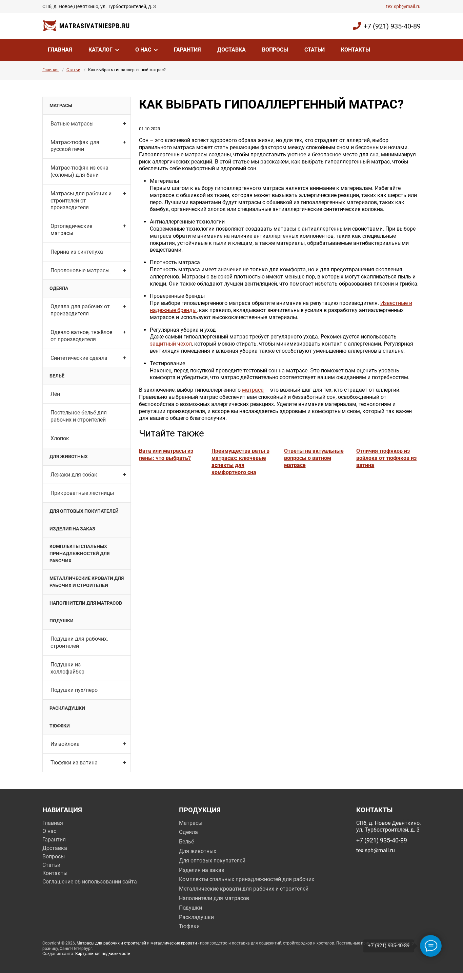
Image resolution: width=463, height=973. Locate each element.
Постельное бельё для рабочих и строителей (79, 416)
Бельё (56, 375)
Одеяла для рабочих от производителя (80, 310)
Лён (55, 394)
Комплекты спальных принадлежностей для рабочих (79, 553)
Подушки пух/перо (74, 690)
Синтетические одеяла (79, 358)
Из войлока (65, 744)
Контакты (355, 49)
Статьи (314, 49)
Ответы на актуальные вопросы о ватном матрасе (314, 458)
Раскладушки (67, 708)
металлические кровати (173, 943)
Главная (60, 49)
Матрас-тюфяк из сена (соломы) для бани (79, 171)
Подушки (61, 620)
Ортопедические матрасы (71, 229)
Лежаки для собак (74, 474)
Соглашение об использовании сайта (89, 881)
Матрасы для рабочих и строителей (111, 943)
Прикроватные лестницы (82, 493)
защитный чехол (171, 343)
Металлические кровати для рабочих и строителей (86, 582)
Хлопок (60, 438)
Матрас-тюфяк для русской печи (75, 146)
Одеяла (58, 288)
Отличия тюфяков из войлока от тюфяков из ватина (386, 458)
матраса (253, 390)
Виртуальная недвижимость (102, 953)
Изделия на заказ (72, 528)
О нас (143, 49)
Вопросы (275, 49)
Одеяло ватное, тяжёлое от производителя (81, 336)
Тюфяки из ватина (74, 762)
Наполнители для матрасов (85, 603)
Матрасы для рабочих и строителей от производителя (81, 200)
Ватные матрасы (72, 123)
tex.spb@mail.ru (403, 6)
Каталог (100, 49)
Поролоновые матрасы (80, 270)
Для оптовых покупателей (84, 511)
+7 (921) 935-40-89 (392, 26)
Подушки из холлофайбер (67, 668)
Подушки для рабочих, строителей (79, 642)
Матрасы (60, 105)
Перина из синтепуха (77, 252)
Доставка (231, 49)
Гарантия (187, 49)
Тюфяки (59, 725)
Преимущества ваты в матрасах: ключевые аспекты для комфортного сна (240, 461)
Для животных (68, 456)
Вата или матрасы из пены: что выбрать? (166, 454)
